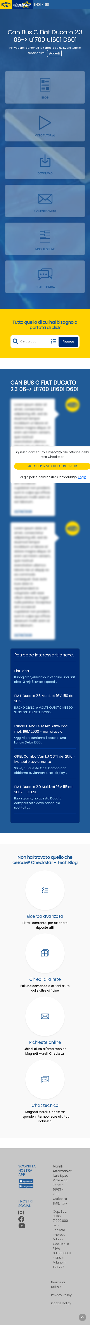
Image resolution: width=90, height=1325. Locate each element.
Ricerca (68, 341)
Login (82, 477)
